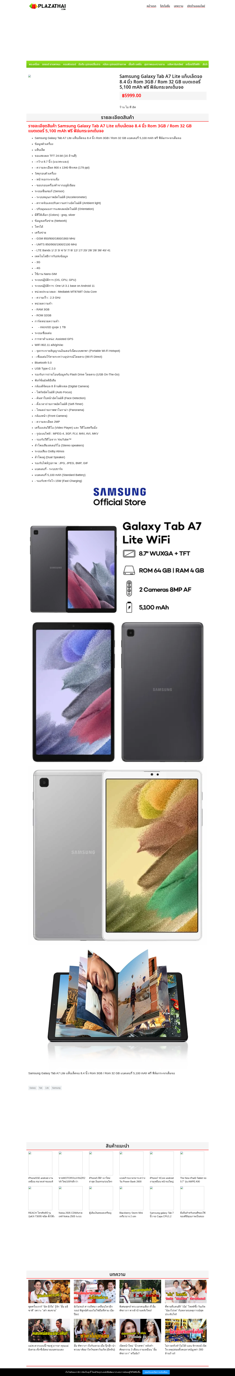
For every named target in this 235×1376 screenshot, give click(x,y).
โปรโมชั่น (165, 6)
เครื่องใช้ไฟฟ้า (193, 64)
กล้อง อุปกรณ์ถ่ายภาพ (114, 64)
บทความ (178, 6)
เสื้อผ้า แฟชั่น (135, 64)
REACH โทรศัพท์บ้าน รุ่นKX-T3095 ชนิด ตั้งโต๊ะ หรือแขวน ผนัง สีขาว (41, 1216)
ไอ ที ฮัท (130, 107)
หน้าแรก (151, 6)
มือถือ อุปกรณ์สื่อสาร (89, 64)
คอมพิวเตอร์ (69, 64)
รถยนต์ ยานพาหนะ (51, 64)
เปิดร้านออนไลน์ (196, 6)
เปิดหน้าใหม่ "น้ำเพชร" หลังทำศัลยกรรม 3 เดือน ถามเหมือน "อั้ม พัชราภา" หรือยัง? (138, 1349)
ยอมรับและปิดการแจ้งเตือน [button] (156, 1372)
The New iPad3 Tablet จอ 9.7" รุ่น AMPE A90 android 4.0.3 (193, 1182)
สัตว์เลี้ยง (207, 64)
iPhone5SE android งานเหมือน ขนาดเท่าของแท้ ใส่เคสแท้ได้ (40, 1182)
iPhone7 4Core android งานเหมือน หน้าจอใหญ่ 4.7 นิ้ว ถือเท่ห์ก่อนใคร (162, 1182)
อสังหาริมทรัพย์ (175, 64)
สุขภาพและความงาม (154, 64)
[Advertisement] (117, 36)
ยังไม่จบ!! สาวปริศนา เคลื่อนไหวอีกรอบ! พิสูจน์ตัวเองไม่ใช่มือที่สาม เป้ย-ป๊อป (94, 1310)
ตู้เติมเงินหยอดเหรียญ (100, 1212)
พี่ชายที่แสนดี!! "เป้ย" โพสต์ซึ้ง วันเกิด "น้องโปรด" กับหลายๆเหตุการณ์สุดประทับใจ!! (185, 1310)
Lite (47, 1088)
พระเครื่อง (34, 64)
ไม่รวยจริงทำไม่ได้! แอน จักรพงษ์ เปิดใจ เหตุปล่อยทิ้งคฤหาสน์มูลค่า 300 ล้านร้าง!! (185, 1349)
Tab (40, 1088)
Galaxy (33, 1088)
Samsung (56, 1088)
